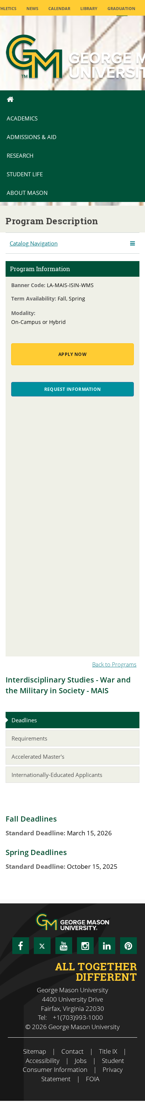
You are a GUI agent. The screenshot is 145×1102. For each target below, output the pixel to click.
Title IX (108, 1051)
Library (88, 8)
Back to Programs (114, 664)
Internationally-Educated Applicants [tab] (57, 774)
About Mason (27, 192)
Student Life (25, 174)
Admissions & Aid (32, 137)
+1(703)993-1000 (78, 1017)
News (32, 8)
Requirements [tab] (29, 738)
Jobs (81, 1060)
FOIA (92, 1078)
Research (20, 155)
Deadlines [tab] (24, 720)
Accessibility (42, 1060)
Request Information (72, 389)
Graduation (121, 8)
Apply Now (72, 354)
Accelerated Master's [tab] (38, 756)
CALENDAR (59, 8)
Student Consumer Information (73, 1065)
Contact (72, 1051)
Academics (22, 118)
